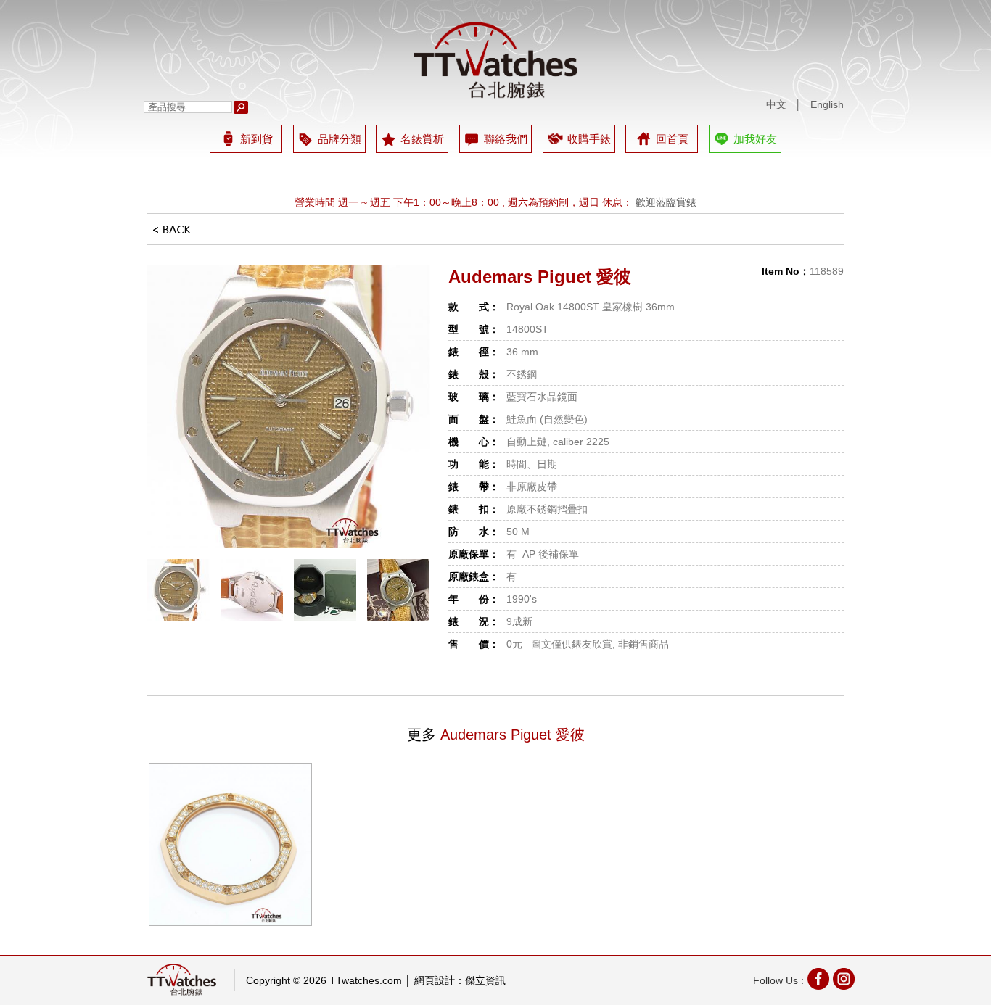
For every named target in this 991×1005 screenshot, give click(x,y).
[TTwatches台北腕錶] (495, 60)
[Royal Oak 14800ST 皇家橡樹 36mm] (288, 406)
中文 (776, 104)
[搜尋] (241, 107)
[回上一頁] (172, 234)
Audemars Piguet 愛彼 (539, 276)
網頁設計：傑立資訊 (460, 980)
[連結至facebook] (818, 980)
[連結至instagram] (844, 980)
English (827, 104)
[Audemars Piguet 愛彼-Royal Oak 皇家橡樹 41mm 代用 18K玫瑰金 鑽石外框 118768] (230, 844)
